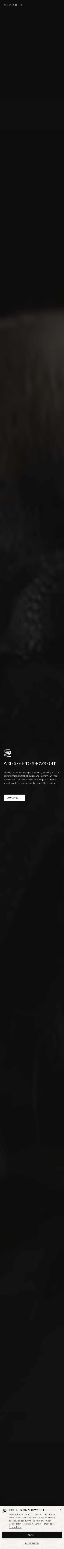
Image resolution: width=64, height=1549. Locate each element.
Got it (32, 1535)
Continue (12, 798)
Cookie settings (32, 1542)
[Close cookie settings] (60, 1510)
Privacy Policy (15, 1527)
